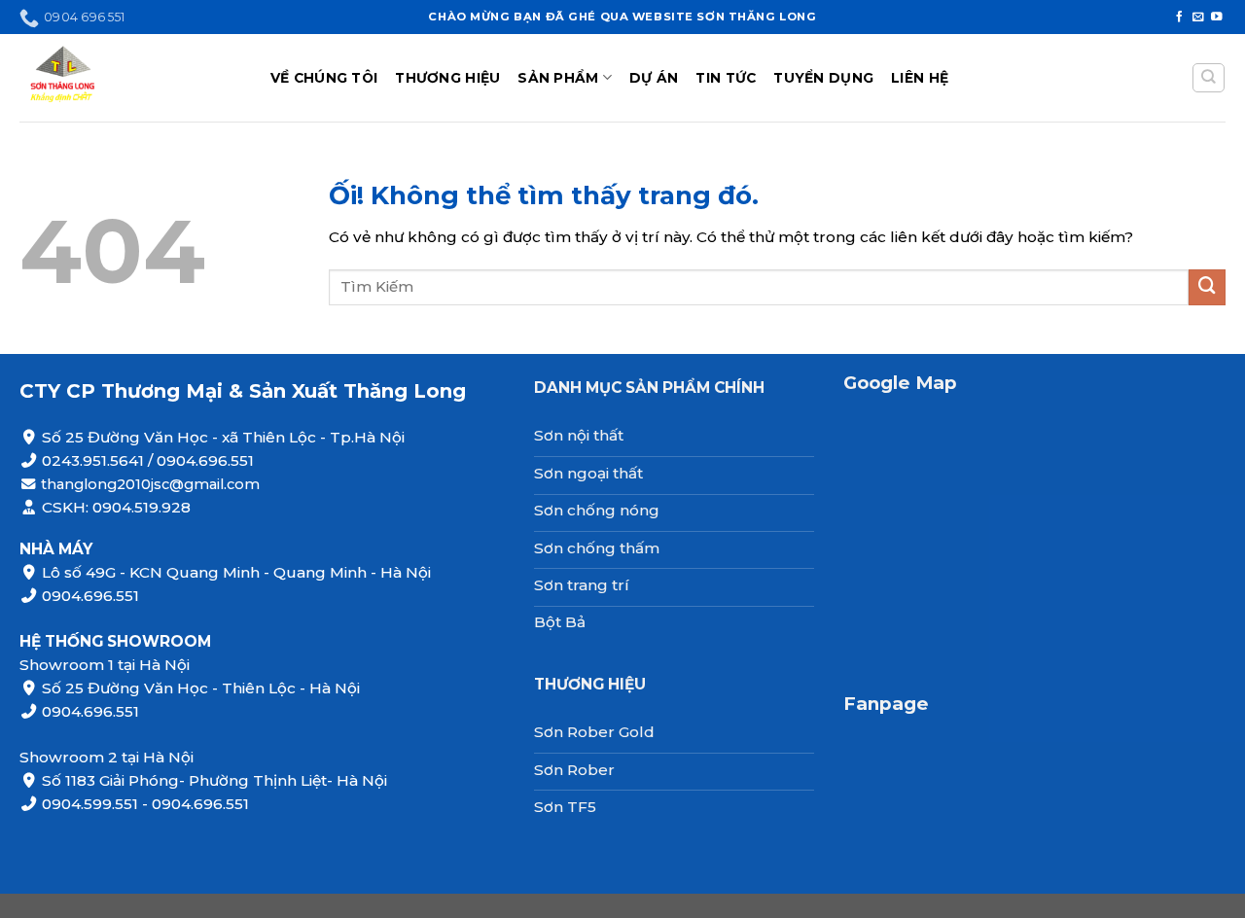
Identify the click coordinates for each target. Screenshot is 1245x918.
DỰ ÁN (653, 78)
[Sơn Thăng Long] (130, 78)
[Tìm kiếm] (1208, 78)
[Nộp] (1207, 287)
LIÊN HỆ (919, 78)
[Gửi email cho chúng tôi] (1198, 17)
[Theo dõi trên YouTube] (1217, 17)
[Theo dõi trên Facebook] (1180, 17)
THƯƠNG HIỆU (447, 78)
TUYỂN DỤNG (823, 78)
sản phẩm (557, 78)
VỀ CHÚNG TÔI (323, 78)
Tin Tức (725, 78)
